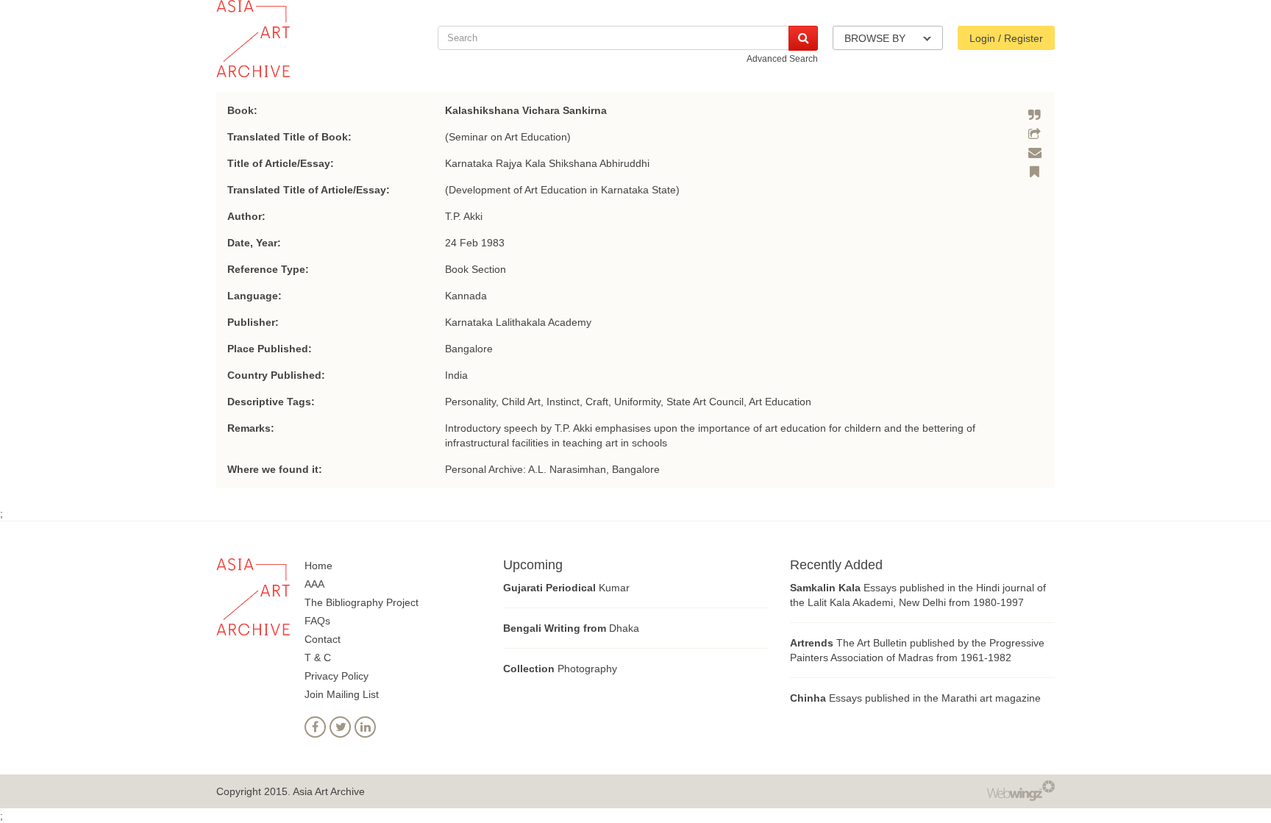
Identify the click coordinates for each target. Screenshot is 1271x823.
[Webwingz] (1021, 790)
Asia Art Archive (329, 791)
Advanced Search (782, 59)
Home (318, 565)
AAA (314, 584)
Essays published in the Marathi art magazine (915, 698)
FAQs (317, 621)
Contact (323, 639)
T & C (318, 657)
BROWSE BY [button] (876, 38)
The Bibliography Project (362, 602)
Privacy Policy (337, 676)
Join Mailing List (342, 694)
